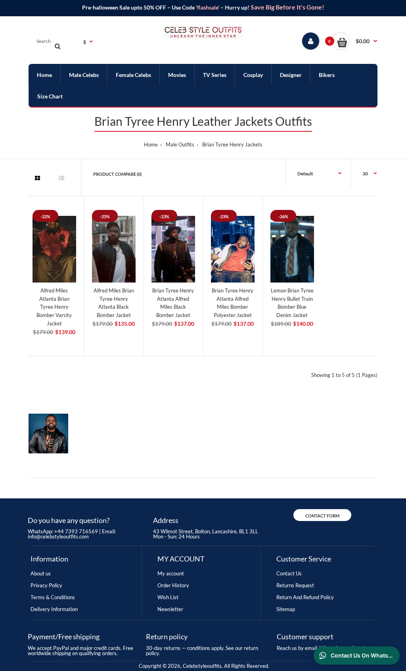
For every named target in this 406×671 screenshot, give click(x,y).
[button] (354, 41)
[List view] (61, 178)
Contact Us (289, 573)
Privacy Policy (46, 585)
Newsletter (170, 609)
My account (170, 573)
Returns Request (295, 585)
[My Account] (311, 41)
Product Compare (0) (117, 174)
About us (41, 573)
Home (151, 144)
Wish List (167, 597)
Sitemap (285, 609)
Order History (173, 585)
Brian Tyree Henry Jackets (232, 144)
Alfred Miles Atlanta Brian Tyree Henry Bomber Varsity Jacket (54, 307)
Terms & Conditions (53, 597)
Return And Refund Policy (305, 597)
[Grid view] (37, 178)
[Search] (57, 46)
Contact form (322, 515)
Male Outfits (180, 144)
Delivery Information (54, 609)
